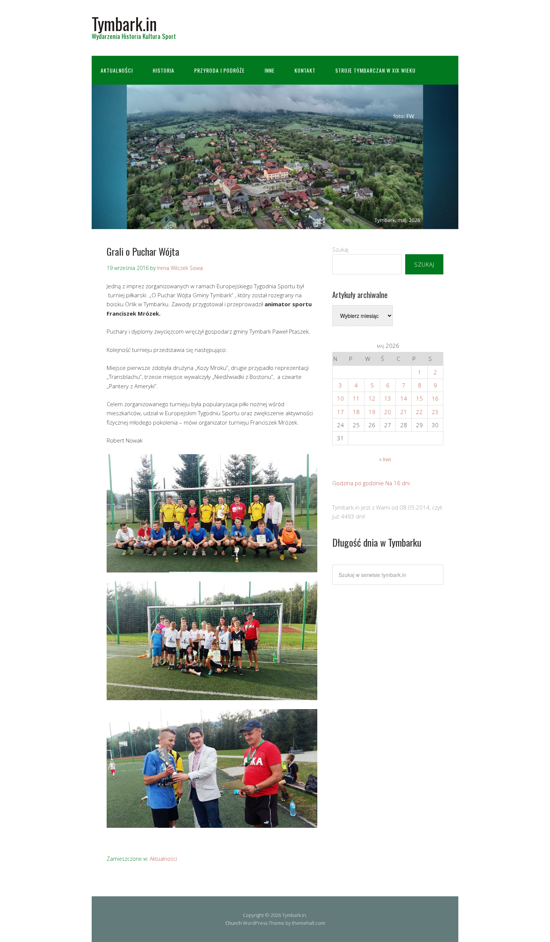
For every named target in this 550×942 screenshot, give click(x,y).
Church (233, 923)
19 (372, 412)
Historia (163, 70)
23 (435, 412)
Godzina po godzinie (358, 483)
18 (356, 412)
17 (340, 412)
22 (419, 412)
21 (403, 412)
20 (387, 412)
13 (387, 398)
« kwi (385, 459)
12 (372, 398)
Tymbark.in (124, 23)
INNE (270, 70)
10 (340, 398)
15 (419, 398)
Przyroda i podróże (219, 70)
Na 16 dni (397, 483)
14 (403, 398)
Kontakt (304, 70)
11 (356, 398)
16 (435, 398)
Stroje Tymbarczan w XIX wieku (375, 70)
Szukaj (340, 249)
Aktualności (117, 70)
